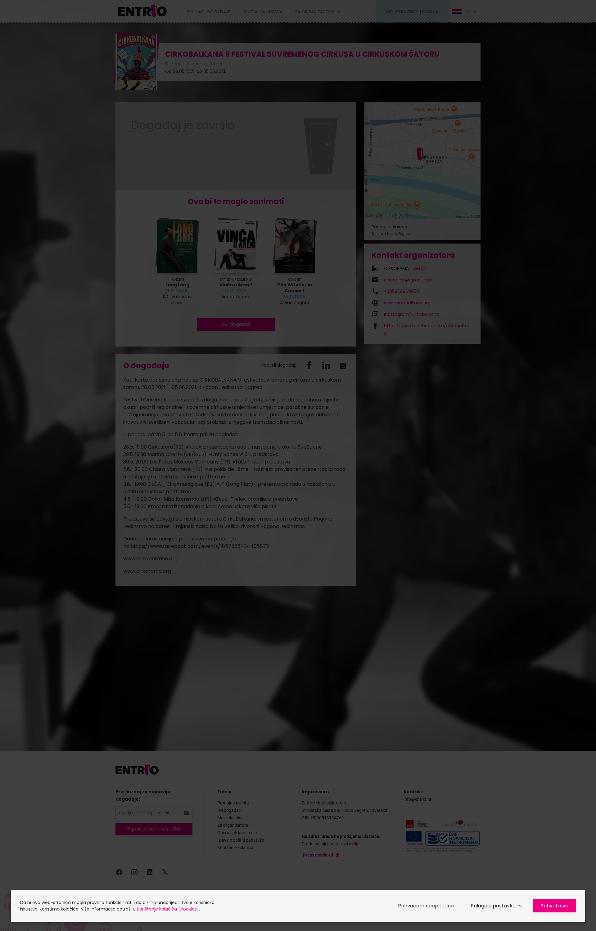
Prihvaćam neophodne (426, 905)
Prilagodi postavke (493, 905)
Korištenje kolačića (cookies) (168, 909)
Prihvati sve (554, 905)
